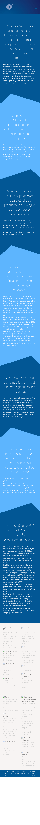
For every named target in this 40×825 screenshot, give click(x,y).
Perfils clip (6, 703)
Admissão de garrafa (28, 761)
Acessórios (6, 675)
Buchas (23, 678)
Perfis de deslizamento (10, 699)
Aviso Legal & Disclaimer (17, 773)
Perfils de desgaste (9, 701)
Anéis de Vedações (27, 639)
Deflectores (25, 641)
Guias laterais (7, 706)
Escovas (6, 680)
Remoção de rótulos (28, 766)
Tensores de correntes (10, 710)
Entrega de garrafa (27, 763)
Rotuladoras (9, 678)
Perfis (7, 697)
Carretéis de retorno (9, 637)
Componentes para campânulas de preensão (27, 732)
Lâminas (6, 683)
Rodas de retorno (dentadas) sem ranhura (8, 641)
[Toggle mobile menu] (36, 9)
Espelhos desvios (8, 660)
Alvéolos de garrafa (27, 757)
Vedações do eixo (27, 637)
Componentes (28, 666)
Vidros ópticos (7, 658)
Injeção (23, 759)
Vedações (24, 643)
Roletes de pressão (27, 742)
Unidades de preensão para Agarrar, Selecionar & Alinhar (28, 699)
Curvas (5, 672)
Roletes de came (27, 744)
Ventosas (24, 719)
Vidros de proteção (9, 656)
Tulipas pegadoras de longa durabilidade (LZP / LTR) (29, 710)
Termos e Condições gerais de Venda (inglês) (22, 775)
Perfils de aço (7, 708)
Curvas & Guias (10, 664)
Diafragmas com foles (28, 632)
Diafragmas (25, 634)
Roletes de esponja (9, 685)
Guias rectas (7, 670)
